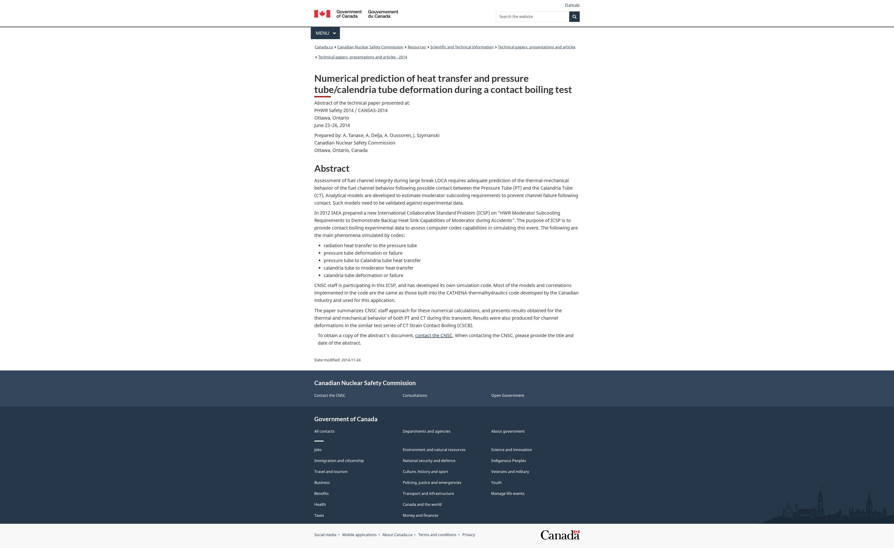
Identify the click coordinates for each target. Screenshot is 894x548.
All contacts (324, 431)
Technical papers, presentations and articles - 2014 (362, 57)
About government (508, 431)
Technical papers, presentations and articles (537, 47)
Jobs (318, 449)
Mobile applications (359, 534)
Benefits (321, 493)
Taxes (319, 515)
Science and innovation (511, 449)
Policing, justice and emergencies (432, 482)
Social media (325, 534)
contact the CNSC (434, 335)
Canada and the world (422, 504)
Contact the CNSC (329, 395)
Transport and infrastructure (428, 493)
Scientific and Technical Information (462, 47)
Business (322, 482)
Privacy (468, 534)
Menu (323, 33)
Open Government (507, 395)
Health (320, 504)
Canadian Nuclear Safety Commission (370, 47)
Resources (417, 47)
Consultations (415, 395)
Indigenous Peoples (508, 460)
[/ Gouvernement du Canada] (356, 14)
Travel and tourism (331, 471)
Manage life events (508, 493)
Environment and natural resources (434, 449)
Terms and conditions (437, 534)
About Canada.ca (397, 534)
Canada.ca (324, 47)
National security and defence (429, 460)
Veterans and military (510, 471)
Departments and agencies (426, 431)
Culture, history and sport (425, 471)
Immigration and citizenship (339, 460)
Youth (496, 482)
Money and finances (420, 515)
